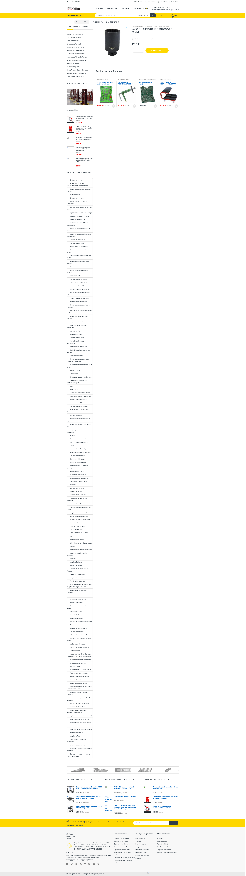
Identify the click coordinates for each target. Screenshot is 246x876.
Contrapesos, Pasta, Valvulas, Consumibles (77, 224)
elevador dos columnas (77, 488)
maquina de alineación (77, 322)
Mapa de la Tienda (141, 852)
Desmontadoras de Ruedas (78, 683)
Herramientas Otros (82, 22)
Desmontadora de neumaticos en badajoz (79, 190)
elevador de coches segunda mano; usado (80, 208)
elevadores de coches (77, 539)
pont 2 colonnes (75, 194)
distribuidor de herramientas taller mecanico (79, 351)
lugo (71, 386)
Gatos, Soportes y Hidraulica (79, 442)
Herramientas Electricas (77, 615)
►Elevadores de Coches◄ (75, 47)
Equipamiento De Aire (76, 180)
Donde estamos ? (140, 838)
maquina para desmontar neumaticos (76, 431)
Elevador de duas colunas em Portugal (77, 570)
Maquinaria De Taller (73, 63)
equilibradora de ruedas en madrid (80, 716)
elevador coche (75, 331)
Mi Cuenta (176, 2)
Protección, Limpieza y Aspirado (80, 298)
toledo (72, 536)
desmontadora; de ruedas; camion (80, 670)
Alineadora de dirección (77, 471)
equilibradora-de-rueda (77, 644)
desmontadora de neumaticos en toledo (78, 251)
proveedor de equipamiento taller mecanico (79, 699)
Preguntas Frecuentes (142, 849)
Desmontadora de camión (78, 574)
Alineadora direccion (76, 523)
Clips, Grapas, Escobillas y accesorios (76, 740)
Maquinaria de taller (76, 491)
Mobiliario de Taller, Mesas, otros (80, 286)
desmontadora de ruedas (78, 462)
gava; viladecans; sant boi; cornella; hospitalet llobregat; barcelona (79, 586)
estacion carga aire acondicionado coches (79, 312)
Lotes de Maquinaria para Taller (80, 635)
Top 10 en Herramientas (74, 37)
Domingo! (73, 546)
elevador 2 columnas (76, 732)
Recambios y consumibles (78, 475)
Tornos (72, 445)
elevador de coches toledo (78, 346)
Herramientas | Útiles (73, 67)
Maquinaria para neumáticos (78, 628)
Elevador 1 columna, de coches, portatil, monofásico (78, 755)
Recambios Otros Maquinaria (79, 478)
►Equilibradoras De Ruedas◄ (76, 50)
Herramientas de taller (77, 680)
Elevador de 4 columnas (77, 240)
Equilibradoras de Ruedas (122, 849)
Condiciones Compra (141, 8)
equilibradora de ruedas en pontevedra (77, 591)
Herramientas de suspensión (79, 406)
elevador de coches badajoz (79, 399)
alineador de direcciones (77, 745)
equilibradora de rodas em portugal (81, 213)
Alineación (73, 559)
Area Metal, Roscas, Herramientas (147, 80)
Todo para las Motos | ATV (78, 282)
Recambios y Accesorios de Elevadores (77, 203)
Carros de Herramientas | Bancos (80, 393)
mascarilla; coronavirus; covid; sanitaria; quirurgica (77, 382)
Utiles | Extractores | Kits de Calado (81, 543)
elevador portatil (75, 726)
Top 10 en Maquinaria (76, 529)
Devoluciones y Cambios (164, 847)
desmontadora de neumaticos (79, 516)
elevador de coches (76, 602)
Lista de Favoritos (140, 844)
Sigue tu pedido (150, 2)
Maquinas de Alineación (77, 219)
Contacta (138, 841)
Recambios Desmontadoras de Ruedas (78, 262)
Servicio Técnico (112, 8)
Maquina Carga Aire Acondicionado (81, 513)
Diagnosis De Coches (76, 355)
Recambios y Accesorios (74, 44)
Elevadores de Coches (77, 631)
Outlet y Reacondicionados (75, 76)
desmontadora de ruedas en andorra (77, 271)
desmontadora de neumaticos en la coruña (79, 366)
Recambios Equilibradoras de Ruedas (77, 317)
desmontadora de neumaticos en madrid (78, 607)
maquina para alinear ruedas (78, 481)
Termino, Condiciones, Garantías (167, 852)
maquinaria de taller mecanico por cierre (79, 508)
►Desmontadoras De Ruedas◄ (77, 54)
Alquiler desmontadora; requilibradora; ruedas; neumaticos (77, 185)
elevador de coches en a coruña (80, 504)
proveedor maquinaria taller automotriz (77, 554)
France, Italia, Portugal (142, 855)
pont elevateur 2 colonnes (78, 663)
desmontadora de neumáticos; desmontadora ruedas (78, 360)
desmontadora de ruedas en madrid (81, 659)
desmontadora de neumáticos (79, 439)
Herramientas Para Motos (78, 707)
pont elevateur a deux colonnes (80, 719)
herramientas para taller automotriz (80, 452)
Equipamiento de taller (77, 198)
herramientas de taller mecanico (80, 403)
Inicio (68, 22)
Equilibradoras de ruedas (78, 526)
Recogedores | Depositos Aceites (80, 722)
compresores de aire (76, 578)
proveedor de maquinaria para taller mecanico (79, 749)
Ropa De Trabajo (75, 666)
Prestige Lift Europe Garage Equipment (77, 499)
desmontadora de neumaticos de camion (79, 230)
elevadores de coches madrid (79, 289)
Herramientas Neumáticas (78, 495)
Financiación (126, 8)
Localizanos (138, 2)
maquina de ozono (76, 611)
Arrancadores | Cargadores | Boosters (77, 411)
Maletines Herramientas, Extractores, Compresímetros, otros (80, 688)
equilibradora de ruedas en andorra (81, 729)
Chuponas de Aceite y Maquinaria (124, 857)
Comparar (156, 39)
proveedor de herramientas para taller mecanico (78, 294)
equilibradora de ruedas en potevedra (77, 326)
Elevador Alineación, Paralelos (79, 647)
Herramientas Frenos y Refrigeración (75, 342)
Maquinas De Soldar (76, 562)
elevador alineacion (76, 565)
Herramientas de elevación (78, 279)
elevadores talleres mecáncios (79, 676)
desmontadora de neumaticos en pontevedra (78, 306)
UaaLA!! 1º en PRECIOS (73, 2)
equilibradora (74, 389)
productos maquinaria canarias (79, 216)
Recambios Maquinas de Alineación (81, 377)
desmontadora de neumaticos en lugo (78, 420)
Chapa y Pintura (75, 650)
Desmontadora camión (77, 625)
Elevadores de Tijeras (121, 841)
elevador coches (75, 370)
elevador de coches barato (78, 301)
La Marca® (99, 8)
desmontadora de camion (78, 267)
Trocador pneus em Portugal (79, 673)
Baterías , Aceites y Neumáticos (76, 73)
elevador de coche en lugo (78, 449)
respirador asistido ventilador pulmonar (77, 693)
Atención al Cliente (163, 844)
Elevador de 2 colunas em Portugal (81, 621)
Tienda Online (164, 2)
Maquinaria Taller (75, 736)
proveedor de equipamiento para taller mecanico (79, 235)
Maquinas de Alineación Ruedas (77, 57)
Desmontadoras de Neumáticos (124, 847)
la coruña (73, 485)
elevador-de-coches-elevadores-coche (79, 639)
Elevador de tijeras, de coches (79, 703)
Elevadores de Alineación (122, 844)
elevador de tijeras (76, 415)
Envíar (174, 823)
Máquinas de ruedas (76, 334)
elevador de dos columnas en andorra (78, 467)
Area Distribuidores (73, 41)
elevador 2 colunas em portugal (80, 519)
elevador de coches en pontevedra (81, 549)
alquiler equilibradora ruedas (79, 246)
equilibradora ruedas (76, 618)
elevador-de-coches (76, 596)
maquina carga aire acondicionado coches (79, 257)
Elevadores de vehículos (77, 455)
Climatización (74, 373)
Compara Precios (140, 847)
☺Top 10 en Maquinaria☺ (75, 34)
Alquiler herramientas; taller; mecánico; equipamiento (77, 711)
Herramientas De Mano (138, 26)
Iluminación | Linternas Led (78, 599)
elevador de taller (75, 276)
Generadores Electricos (77, 459)
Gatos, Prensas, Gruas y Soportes (77, 70)
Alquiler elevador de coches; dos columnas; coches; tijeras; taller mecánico (79, 655)
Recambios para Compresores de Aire (79, 425)
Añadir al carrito (158, 50)
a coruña (72, 435)
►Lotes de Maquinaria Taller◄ (76, 60)
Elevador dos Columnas (121, 838)
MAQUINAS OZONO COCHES (79, 533)
